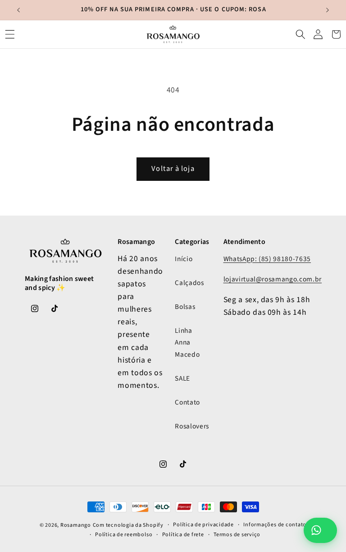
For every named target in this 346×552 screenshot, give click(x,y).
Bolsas (185, 307)
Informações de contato (274, 525)
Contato (187, 402)
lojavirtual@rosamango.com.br (272, 279)
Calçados (189, 283)
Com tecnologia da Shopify (128, 525)
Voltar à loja (172, 168)
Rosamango (75, 525)
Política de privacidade (203, 525)
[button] (10, 34)
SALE (182, 378)
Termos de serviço (237, 534)
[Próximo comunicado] (327, 10)
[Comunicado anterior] (18, 10)
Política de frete (183, 534)
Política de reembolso (123, 534)
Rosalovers (192, 426)
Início (183, 259)
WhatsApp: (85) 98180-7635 (267, 259)
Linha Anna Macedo (187, 342)
